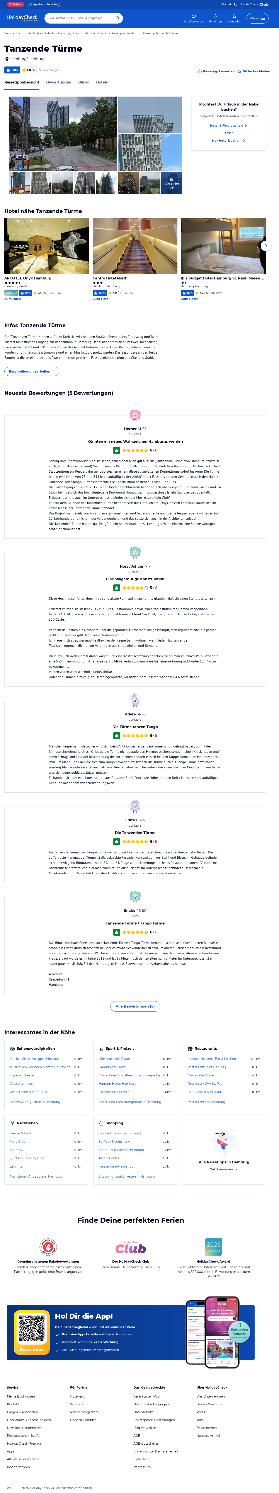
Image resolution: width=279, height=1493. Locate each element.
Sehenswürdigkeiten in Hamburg (35, 1102)
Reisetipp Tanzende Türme (160, 33)
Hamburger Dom (112, 1067)
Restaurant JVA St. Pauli (206, 1084)
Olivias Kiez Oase (201, 1075)
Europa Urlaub (13, 33)
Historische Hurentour (116, 1092)
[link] (194, 18)
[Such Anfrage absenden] (117, 18)
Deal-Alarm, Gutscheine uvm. (29, 1420)
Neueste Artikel (208, 1436)
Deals (14, 4)
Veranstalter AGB (146, 1396)
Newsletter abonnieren (24, 1428)
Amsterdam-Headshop (116, 1166)
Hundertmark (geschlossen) (120, 1133)
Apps (11, 1451)
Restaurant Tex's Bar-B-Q (207, 1067)
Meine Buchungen (21, 1396)
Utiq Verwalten (144, 1428)
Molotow (16, 1150)
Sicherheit (141, 1459)
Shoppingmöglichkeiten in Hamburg (127, 1176)
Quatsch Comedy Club (27, 1158)
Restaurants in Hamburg (206, 1102)
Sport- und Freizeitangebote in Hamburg (130, 1102)
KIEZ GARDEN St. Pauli (205, 1092)
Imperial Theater (22, 1075)
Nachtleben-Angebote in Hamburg (36, 1176)
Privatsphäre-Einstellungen (154, 1420)
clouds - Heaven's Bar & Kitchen (212, 1059)
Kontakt (227, 4)
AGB (136, 1436)
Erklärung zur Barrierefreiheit (156, 1451)
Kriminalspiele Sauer (114, 1059)
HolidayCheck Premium (25, 1443)
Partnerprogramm (84, 1412)
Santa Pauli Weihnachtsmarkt (121, 1150)
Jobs (200, 1420)
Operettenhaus (21, 1084)
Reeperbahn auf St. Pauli (28, 1092)
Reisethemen (207, 1428)
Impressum (142, 1467)
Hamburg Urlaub (69, 33)
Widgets (76, 1404)
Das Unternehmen (211, 1396)
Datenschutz (143, 1412)
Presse (202, 1412)
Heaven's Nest (20, 1133)
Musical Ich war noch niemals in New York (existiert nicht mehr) (41, 1067)
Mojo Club (17, 1142)
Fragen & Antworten (22, 1412)
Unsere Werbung (210, 1404)
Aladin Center (109, 1158)
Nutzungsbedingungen (151, 1404)
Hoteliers (77, 1396)
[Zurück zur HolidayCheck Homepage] (22, 18)
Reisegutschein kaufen (24, 1436)
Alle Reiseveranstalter (23, 1459)
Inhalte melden (18, 1467)
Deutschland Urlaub (41, 33)
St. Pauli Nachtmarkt (115, 1142)
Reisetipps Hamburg (124, 33)
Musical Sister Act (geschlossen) (34, 1059)
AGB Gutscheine (145, 1443)
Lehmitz (16, 1166)
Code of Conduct (83, 1420)
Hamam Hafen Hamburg (118, 1084)
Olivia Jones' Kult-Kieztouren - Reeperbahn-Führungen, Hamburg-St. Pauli (130, 1075)
